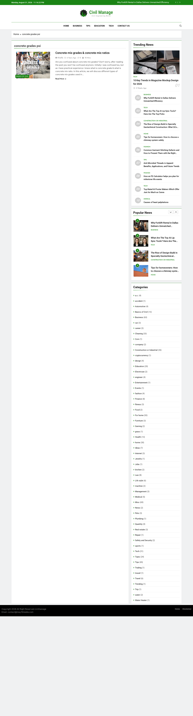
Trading (138, 568)
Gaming (138, 426)
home (146, 134)
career (138, 328)
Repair (138, 535)
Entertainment (141, 382)
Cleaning (139, 333)
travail (137, 573)
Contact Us (124, 26)
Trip (136, 589)
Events (138, 388)
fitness (138, 404)
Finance (147, 173)
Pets (137, 513)
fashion (147, 147)
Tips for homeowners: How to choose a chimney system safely (165, 271)
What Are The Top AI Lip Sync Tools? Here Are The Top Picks (163, 241)
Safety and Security (143, 540)
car (136, 323)
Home (66, 26)
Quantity (138, 524)
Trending (139, 584)
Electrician (139, 372)
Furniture (139, 421)
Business (77, 26)
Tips (88, 26)
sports (138, 546)
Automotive (140, 306)
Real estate (140, 529)
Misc (137, 502)
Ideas (137, 448)
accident (139, 301)
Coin (137, 339)
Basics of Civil (22, 76)
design (138, 361)
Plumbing (139, 519)
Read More (59, 78)
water (137, 595)
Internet (138, 453)
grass (137, 431)
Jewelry (138, 459)
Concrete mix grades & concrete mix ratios (82, 53)
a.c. (136, 295)
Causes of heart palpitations (156, 202)
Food (137, 410)
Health (138, 437)
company (139, 344)
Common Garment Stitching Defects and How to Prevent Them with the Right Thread (161, 153)
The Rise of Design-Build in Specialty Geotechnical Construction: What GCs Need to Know (160, 127)
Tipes (137, 557)
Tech (111, 26)
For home (139, 415)
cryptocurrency (141, 355)
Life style (139, 480)
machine (139, 486)
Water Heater (141, 600)
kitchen (138, 470)
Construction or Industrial (155, 121)
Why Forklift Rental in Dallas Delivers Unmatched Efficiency (143, 2)
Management (141, 491)
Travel (137, 578)
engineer (139, 377)
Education (99, 26)
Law (137, 475)
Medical (147, 199)
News (137, 508)
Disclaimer (186, 609)
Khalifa (60, 57)
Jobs (137, 464)
